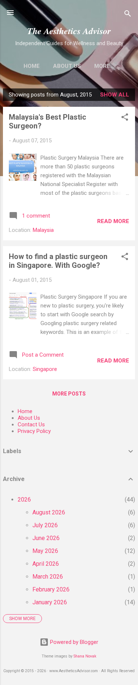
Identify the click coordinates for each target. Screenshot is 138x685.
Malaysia (43, 230)
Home (32, 66)
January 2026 (49, 602)
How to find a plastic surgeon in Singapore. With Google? (58, 261)
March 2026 (47, 576)
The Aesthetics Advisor (69, 31)
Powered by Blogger (73, 642)
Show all (114, 94)
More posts (69, 394)
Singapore (45, 369)
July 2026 (45, 525)
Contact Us (31, 424)
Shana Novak (85, 656)
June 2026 (46, 538)
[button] (124, 118)
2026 (24, 499)
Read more (113, 221)
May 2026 (45, 550)
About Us (67, 66)
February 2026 (51, 589)
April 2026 (45, 563)
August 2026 (48, 512)
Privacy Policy (34, 431)
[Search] (127, 15)
